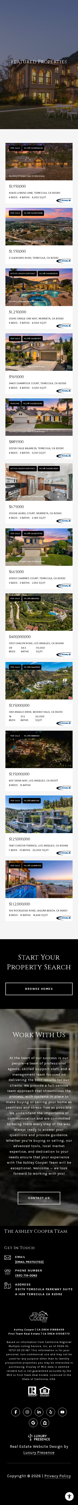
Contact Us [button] (39, 1198)
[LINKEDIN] (39, 1412)
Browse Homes (39, 989)
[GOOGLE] (33, 1422)
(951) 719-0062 (26, 1275)
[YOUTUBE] (62, 1412)
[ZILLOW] (45, 1422)
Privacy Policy (57, 1476)
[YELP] (50, 1412)
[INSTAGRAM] (27, 1412)
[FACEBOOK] (15, 1412)
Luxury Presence (39, 1452)
